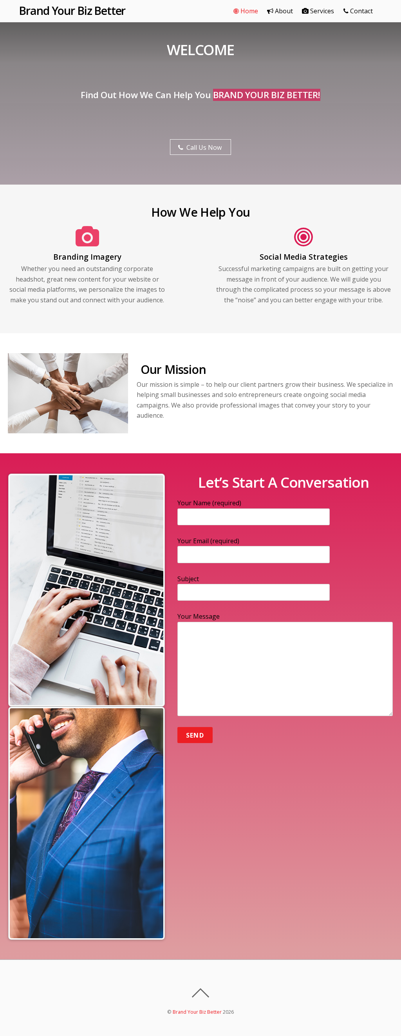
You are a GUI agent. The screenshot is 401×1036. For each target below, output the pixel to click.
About (283, 11)
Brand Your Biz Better (197, 1012)
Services (321, 11)
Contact (361, 11)
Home (248, 11)
